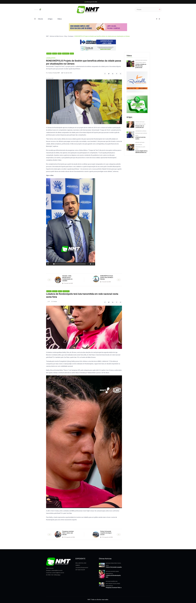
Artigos (50, 19)
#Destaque (49, 53)
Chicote (40, 19)
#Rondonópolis (66, 53)
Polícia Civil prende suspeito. (114, 567)
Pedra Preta (114, 563)
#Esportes (55, 291)
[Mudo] (90, 264)
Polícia (137, 62)
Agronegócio (138, 131)
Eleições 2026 (114, 581)
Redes (140, 62)
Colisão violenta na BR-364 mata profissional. (140, 66)
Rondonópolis (109, 573)
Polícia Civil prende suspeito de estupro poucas (106, 533)
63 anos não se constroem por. (139, 126)
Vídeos (59, 19)
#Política (54, 53)
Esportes (113, 571)
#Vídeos (71, 53)
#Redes (59, 53)
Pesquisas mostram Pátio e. (114, 587)
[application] (70, 221)
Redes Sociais (142, 124)
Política (115, 583)
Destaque (137, 60)
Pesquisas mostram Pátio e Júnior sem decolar (68, 533)
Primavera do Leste (140, 146)
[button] (71, 222)
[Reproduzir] (48, 264)
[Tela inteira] (93, 264)
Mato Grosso (143, 60)
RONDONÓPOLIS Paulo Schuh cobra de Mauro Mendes (106, 277)
